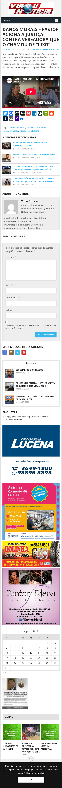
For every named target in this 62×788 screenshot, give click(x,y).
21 (39, 658)
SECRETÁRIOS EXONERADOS (29, 370)
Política (36, 49)
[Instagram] (11, 352)
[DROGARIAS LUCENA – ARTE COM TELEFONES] (31, 481)
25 (15, 663)
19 (23, 658)
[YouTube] (23, 352)
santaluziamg (33, 131)
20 (31, 658)
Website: (9, 310)
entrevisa (31, 127)
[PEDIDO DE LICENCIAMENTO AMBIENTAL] (12, 732)
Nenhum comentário (50, 49)
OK (31, 780)
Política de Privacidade (34, 773)
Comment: (10, 257)
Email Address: (12, 297)
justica (23, 131)
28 (39, 663)
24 (6, 663)
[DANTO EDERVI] (31, 624)
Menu (7, 20)
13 (31, 653)
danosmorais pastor (16, 127)
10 (6, 653)
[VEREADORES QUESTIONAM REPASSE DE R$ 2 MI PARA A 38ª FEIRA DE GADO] (31, 732)
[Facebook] (4, 352)
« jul (4, 672)
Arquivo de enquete (13, 419)
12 (23, 653)
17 (6, 658)
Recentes (31, 363)
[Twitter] (17, 352)
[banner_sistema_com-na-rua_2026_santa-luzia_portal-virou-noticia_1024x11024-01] (31, 539)
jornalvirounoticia (10, 131)
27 (31, 663)
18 (15, 658)
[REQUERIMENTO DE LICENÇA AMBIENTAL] (50, 732)
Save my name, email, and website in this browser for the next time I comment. (30, 326)
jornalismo (41, 127)
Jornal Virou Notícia (10, 49)
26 (23, 663)
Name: (8, 285)
